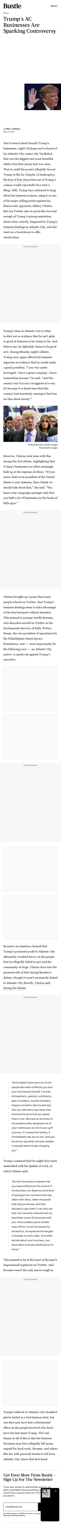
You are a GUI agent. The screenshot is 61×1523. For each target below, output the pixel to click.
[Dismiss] (55, 1491)
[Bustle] (12, 6)
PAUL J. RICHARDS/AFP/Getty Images (59, 97)
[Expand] (44, 1491)
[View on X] (30, 688)
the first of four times (16, 180)
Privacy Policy (19, 1515)
